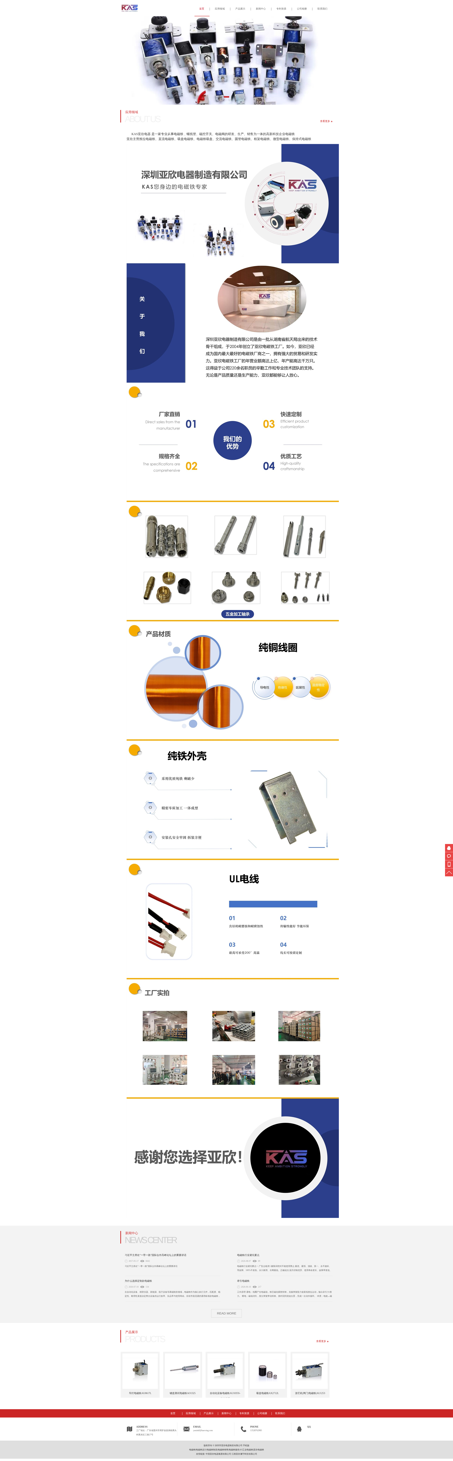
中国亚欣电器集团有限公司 (218, 1454)
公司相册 (302, 8)
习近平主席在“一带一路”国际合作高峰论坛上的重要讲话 (155, 1255)
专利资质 (281, 8)
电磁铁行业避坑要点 (248, 1255)
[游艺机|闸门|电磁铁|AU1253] (292, 1371)
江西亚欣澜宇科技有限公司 (244, 1454)
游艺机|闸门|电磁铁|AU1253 (293, 1393)
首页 (201, 8)
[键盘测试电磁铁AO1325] (165, 1371)
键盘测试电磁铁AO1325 (165, 1393)
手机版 (246, 1445)
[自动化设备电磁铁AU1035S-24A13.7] (207, 1371)
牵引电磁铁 (243, 1281)
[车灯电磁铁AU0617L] (123, 1371)
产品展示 (240, 8)
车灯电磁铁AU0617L (123, 1393)
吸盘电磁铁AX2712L (250, 1393)
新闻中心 (261, 8)
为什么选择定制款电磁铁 (138, 1281)
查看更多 (325, 121)
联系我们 (322, 8)
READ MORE (226, 1313)
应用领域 (220, 8)
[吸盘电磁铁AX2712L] (250, 1371)
